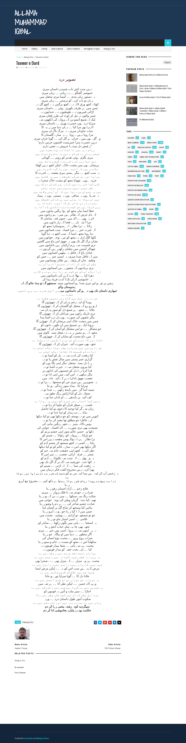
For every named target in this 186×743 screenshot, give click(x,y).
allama (131, 138)
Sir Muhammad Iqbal (146, 119)
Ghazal (144, 152)
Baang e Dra (109, 48)
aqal (144, 138)
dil (129, 147)
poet (157, 176)
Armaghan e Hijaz (92, 48)
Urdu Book (152, 219)
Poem (145, 176)
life (155, 162)
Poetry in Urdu (134, 195)
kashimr (142, 162)
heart (158, 152)
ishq (130, 162)
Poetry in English (135, 185)
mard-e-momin (153, 166)
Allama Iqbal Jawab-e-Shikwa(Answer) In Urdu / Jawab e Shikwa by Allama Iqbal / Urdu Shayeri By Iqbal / (155, 88)
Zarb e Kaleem (73, 48)
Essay (161, 147)
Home (24, 48)
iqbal (130, 157)
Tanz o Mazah (147, 214)
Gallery (34, 48)
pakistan (132, 176)
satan (130, 214)
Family (44, 48)
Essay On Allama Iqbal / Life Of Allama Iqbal (154, 97)
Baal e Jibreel (57, 48)
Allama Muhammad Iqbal (31, 22)
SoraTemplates (28, 738)
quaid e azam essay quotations (142, 204)
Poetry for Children (137, 181)
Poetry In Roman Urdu (138, 190)
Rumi (151, 209)
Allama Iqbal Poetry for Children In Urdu (153, 74)
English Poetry (144, 147)
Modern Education (136, 171)
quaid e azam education (138, 200)
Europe (131, 152)
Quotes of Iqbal (135, 209)
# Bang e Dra (27, 622)
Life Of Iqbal (133, 166)
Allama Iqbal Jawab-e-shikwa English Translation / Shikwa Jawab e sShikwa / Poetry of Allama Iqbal (153, 111)
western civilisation (137, 223)
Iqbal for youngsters (149, 157)
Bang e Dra (28, 57)
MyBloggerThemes (42, 738)
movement (156, 171)
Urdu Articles (134, 219)
